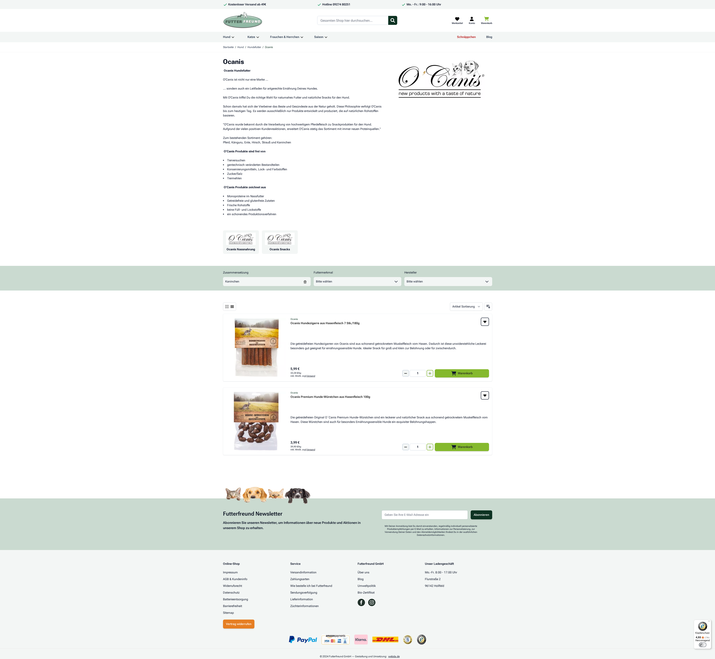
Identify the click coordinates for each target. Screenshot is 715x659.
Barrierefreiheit (232, 606)
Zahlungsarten (299, 579)
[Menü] (709, 622)
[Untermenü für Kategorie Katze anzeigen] (258, 37)
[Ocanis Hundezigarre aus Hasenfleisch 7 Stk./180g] (256, 347)
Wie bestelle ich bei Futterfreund (311, 586)
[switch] (702, 645)
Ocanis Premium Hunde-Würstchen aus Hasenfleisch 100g (330, 397)
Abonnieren (481, 515)
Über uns (363, 572)
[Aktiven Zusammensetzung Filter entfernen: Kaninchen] (305, 282)
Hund (226, 37)
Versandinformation (303, 572)
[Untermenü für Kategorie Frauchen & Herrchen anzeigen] (302, 37)
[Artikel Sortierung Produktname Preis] (466, 306)
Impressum (230, 572)
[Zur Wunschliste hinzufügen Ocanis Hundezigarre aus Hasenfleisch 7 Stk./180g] (485, 322)
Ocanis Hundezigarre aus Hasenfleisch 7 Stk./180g (324, 323)
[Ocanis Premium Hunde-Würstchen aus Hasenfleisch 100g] (256, 421)
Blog (489, 37)
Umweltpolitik (367, 586)
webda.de (394, 656)
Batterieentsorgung (235, 599)
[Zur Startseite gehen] (243, 20)
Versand (311, 376)
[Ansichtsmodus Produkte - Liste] (227, 306)
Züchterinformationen (304, 606)
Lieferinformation (301, 599)
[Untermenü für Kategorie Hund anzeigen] (233, 37)
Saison (318, 37)
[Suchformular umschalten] (392, 20)
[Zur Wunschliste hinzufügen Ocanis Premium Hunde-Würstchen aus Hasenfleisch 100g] (485, 395)
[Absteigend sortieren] (488, 307)
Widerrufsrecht (232, 586)
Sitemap (228, 613)
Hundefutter (254, 47)
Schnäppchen (466, 37)
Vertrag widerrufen (238, 624)
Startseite (228, 47)
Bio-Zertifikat (366, 592)
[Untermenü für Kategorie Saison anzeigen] (326, 37)
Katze (251, 37)
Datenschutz (231, 592)
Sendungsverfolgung (303, 592)
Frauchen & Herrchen (284, 37)
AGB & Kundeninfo (235, 579)
